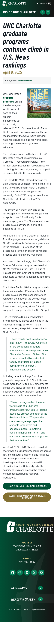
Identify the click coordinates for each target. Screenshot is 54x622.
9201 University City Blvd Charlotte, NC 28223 (27, 547)
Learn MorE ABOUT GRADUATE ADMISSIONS (27, 486)
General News (25, 80)
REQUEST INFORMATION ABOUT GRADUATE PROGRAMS (27, 497)
